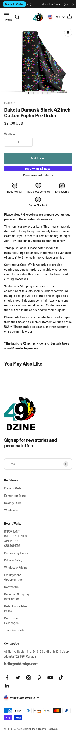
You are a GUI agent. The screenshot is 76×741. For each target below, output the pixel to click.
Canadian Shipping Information (16, 596)
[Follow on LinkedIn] (7, 686)
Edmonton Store (50, 4)
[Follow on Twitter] (18, 677)
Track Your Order (15, 630)
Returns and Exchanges (12, 620)
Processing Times (16, 553)
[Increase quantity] (27, 142)
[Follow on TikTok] (61, 677)
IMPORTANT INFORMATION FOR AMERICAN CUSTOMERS (16, 538)
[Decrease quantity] (9, 142)
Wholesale (11, 510)
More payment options (38, 175)
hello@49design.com (21, 663)
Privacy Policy (13, 560)
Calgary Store (13, 503)
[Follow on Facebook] (7, 677)
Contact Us (11, 587)
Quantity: (10, 133)
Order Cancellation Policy (16, 608)
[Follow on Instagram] (28, 677)
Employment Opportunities (13, 577)
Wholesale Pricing (16, 567)
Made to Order (14, 4)
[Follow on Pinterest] (39, 677)
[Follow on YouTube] (50, 677)
